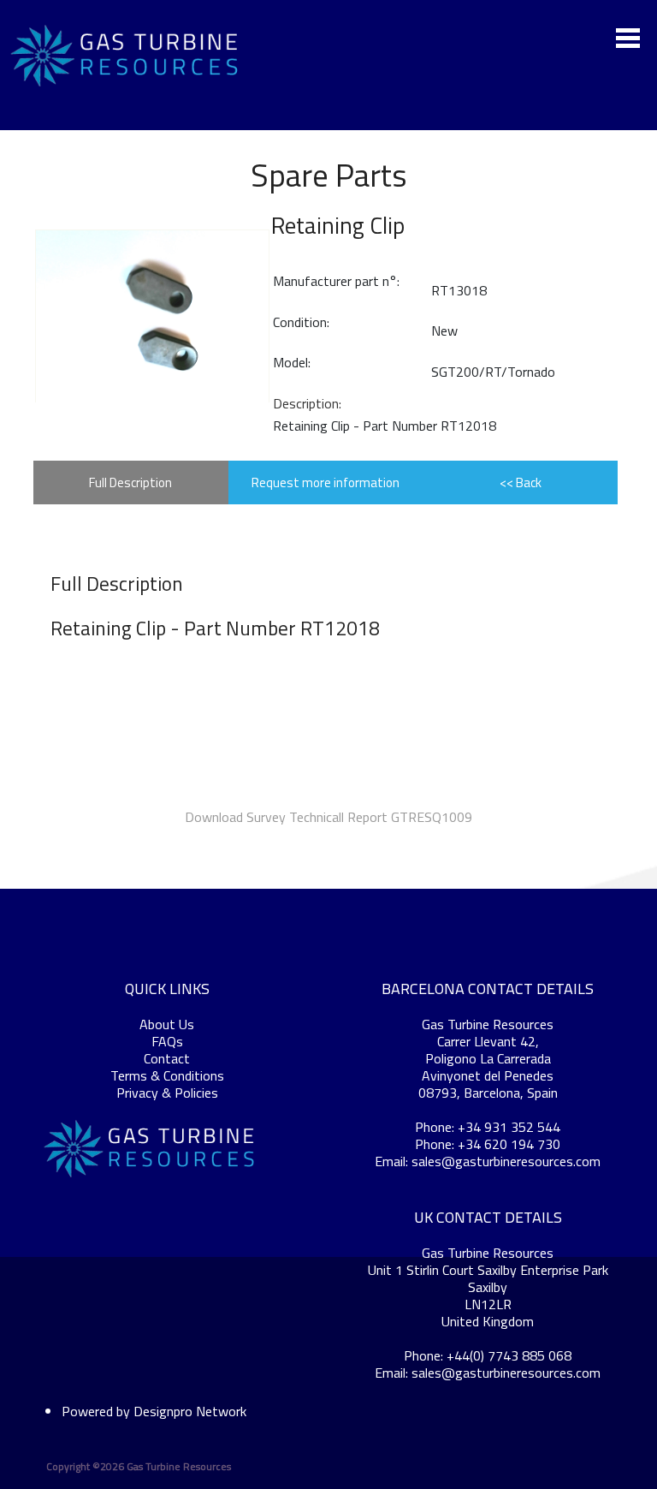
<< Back (521, 482)
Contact (167, 1058)
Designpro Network (189, 1411)
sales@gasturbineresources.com (506, 1161)
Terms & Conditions (167, 1075)
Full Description (130, 482)
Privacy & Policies (167, 1092)
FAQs (167, 1041)
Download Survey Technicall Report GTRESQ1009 (328, 817)
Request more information (326, 482)
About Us (166, 1024)
